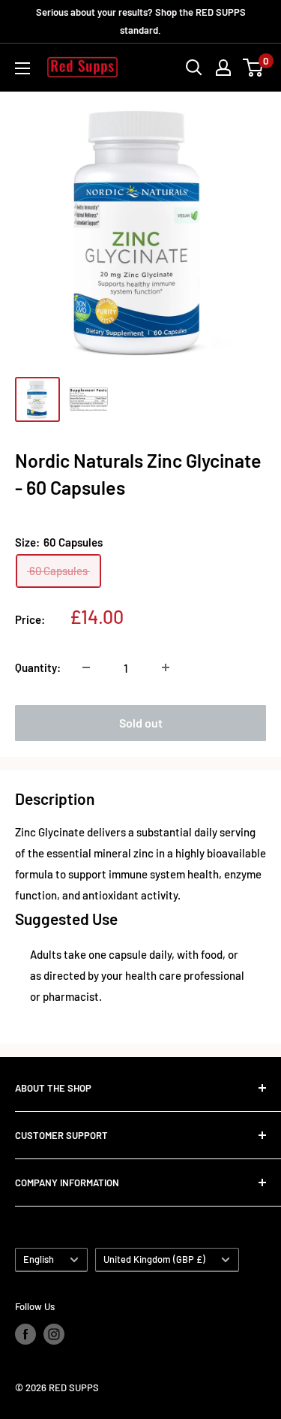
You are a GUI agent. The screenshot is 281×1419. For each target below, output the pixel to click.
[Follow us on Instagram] (53, 1334)
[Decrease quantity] (86, 667)
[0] (253, 68)
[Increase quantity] (165, 667)
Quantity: (38, 667)
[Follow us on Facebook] (25, 1334)
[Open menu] (22, 68)
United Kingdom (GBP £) (154, 1259)
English (38, 1259)
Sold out (141, 723)
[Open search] (194, 67)
